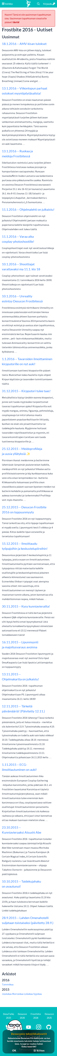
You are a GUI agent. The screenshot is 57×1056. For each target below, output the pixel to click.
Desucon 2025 (49, 1015)
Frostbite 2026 (36, 1015)
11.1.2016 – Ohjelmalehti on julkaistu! (28, 209)
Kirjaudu (48, 3)
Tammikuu (7, 984)
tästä (16, 22)
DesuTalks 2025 (8, 1015)
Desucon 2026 (22, 1015)
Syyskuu (37, 993)
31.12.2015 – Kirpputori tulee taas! (26, 391)
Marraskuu (17, 993)
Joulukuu (7, 993)
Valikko (8, 3)
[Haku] (38, 4)
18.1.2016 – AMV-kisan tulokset (24, 44)
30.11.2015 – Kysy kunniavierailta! (26, 606)
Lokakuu (28, 993)
